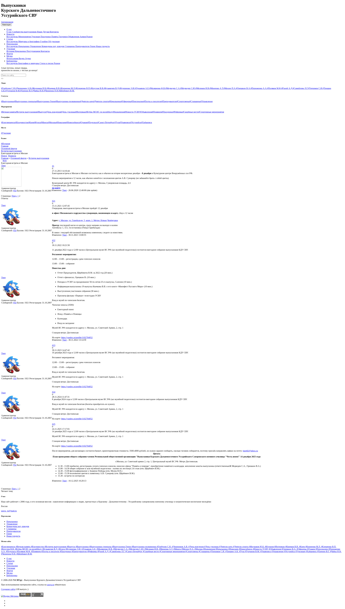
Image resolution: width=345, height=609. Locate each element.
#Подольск (92, 122)
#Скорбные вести (191, 112)
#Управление (207, 101)
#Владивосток (21, 122)
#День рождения (53, 112)
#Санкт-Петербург (105, 122)
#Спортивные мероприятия (211, 112)
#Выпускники (7, 101)
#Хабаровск (146, 122)
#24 (53, 392)
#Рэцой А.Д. (287, 88)
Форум (9, 53)
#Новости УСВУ (132, 112)
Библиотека (11, 61)
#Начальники (115, 101)
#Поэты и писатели (152, 101)
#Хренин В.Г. (26, 91)
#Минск (44, 122)
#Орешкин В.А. (243, 88)
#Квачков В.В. (53, 88)
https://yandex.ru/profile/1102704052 (77, 337)
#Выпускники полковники (67, 101)
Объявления (74, 36)
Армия (83, 36)
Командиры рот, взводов (53, 46)
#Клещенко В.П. (82, 88)
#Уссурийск (135, 122)
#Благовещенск (8, 122)
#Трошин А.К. (232, 551)
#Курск (37, 122)
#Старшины (195, 101)
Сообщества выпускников (24, 32)
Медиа (9, 56)
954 (14, 191)
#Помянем (157, 112)
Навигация (6, 25)
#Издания (5, 143)
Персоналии (12, 44)
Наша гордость (103, 46)
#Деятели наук (87, 101)
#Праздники (167, 112)
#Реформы (178, 112)
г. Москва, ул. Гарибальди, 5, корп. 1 (75, 220)
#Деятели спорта (101, 101)
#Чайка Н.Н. (38, 91)
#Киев (31, 122)
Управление (36, 46)
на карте (56, 188)
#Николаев (61, 122)
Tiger (3, 165)
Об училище (54, 41)
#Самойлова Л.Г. (300, 88)
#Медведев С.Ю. (188, 88)
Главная (4, 158)
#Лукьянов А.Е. (142, 88)
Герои (93, 46)
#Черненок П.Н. (51, 91)
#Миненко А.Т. (216, 88)
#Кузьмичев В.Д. (111, 88)
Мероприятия (24, 36)
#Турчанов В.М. (12, 91)
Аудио (28, 58)
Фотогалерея (12, 58)
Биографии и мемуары (29, 63)
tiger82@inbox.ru (250, 451)
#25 (53, 424)
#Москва (52, 122)
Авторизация (7, 22)
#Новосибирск (73, 122)
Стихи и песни (47, 63)
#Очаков (83, 122)
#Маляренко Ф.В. (157, 88)
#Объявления (146, 112)
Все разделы (12, 36)
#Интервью (80, 112)
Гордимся (63, 36)
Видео (22, 58)
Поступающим (34, 51)
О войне (44, 41)
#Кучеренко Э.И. (127, 88)
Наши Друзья (43, 32)
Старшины (70, 46)
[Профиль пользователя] (11, 186)
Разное (89, 36)
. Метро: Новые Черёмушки (105, 220)
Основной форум (18, 158)
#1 (53, 166)
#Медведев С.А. (172, 88)
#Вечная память (8, 112)
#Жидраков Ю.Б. (39, 88)
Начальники (24, 46)
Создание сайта (8, 589)
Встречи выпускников (39, 158)
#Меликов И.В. (203, 88)
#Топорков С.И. (315, 88)
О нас (9, 29)
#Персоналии (137, 101)
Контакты (54, 32)
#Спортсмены (183, 101)
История (10, 51)
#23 (53, 345)
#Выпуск (41, 112)
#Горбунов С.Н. (8, 88)
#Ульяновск (125, 122)
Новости (10, 34)
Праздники (46, 36)
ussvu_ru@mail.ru (9, 511)
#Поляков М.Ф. (274, 88)
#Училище (6, 133)
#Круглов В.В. (97, 88)
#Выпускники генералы (25, 101)
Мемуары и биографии (29, 41)
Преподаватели (82, 46)
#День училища (68, 112)
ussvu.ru (50, 585)
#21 (53, 201)
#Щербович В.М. (67, 91)
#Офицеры (126, 101)
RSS (5, 160)
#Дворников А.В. (23, 88)
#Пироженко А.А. (259, 88)
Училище (36, 36)
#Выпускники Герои (45, 101)
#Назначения (119, 112)
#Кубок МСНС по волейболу (99, 112)
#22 (53, 240)
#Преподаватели (169, 101)
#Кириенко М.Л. (67, 88)
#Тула (117, 122)
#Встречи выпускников (26, 112)
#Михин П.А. (229, 88)
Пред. (14, 196)
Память (55, 36)
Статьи (9, 39)
